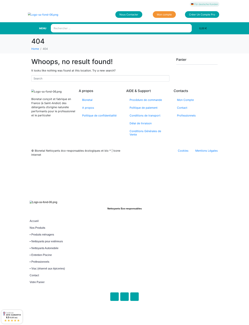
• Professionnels (39, 261)
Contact (182, 107)
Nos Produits (37, 227)
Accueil (34, 221)
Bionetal (87, 100)
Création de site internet (79, 165)
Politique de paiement (144, 107)
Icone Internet (52, 165)
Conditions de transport (145, 115)
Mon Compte (185, 100)
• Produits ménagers (42, 234)
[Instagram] (124, 296)
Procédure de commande (146, 100)
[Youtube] (134, 296)
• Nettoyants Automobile (44, 248)
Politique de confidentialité (99, 115)
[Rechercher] (187, 28)
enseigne (104, 165)
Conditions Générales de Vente (145, 132)
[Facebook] (114, 296)
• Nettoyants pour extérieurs (46, 241)
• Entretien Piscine (41, 255)
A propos (88, 107)
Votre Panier (37, 282)
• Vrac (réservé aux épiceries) (47, 268)
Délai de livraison (141, 123)
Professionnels (186, 115)
